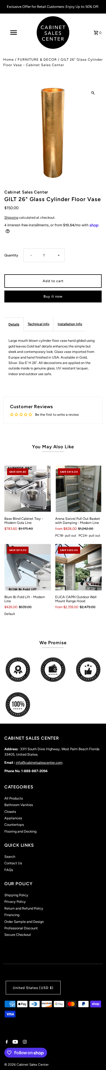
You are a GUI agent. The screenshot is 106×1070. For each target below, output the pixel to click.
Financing (11, 915)
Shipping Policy (16, 895)
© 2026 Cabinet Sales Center (26, 1064)
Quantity (11, 255)
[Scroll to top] (94, 1056)
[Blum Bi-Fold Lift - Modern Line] (27, 567)
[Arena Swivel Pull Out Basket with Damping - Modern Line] (78, 489)
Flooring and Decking (20, 831)
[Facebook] (6, 1042)
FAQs (8, 870)
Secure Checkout (17, 935)
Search (9, 857)
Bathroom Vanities (18, 805)
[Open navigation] (14, 32)
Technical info (38, 324)
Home (8, 59)
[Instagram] (24, 1042)
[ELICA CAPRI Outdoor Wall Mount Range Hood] (78, 567)
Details (13, 324)
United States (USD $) (33, 988)
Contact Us (13, 863)
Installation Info (70, 324)
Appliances (13, 818)
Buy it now (53, 296)
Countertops (14, 825)
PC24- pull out (89, 535)
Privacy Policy (15, 902)
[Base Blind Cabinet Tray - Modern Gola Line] (27, 489)
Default (9, 614)
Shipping (11, 217)
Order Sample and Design (24, 922)
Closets (10, 812)
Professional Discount (21, 928)
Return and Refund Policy (23, 908)
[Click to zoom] (93, 93)
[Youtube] (14, 1042)
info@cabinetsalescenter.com (39, 762)
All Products (13, 798)
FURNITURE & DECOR (37, 59)
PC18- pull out (65, 535)
